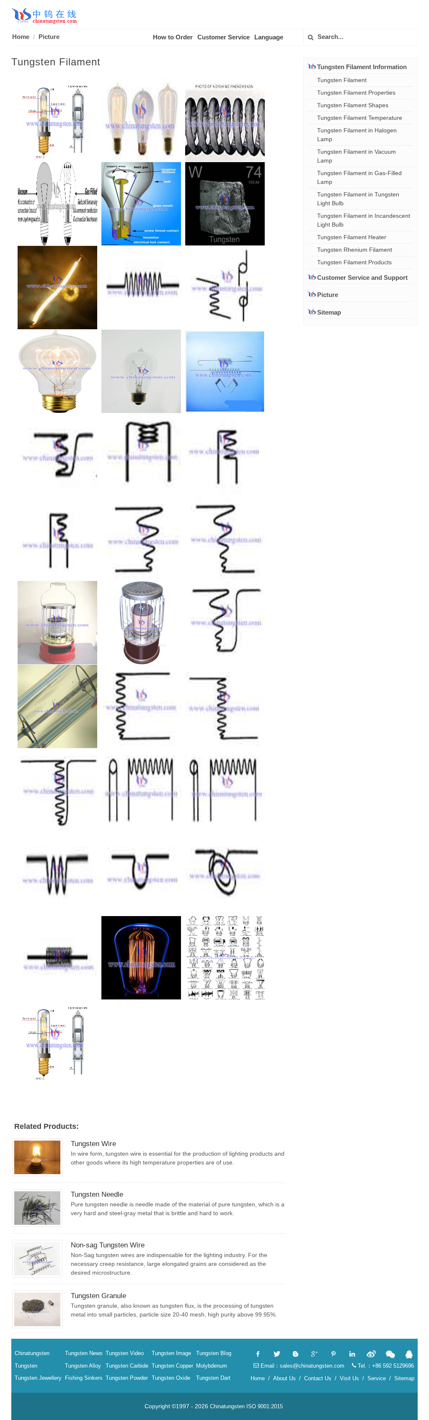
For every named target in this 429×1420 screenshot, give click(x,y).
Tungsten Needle (97, 1194)
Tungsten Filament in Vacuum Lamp (356, 156)
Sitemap (329, 312)
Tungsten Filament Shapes (352, 105)
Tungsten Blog (213, 1353)
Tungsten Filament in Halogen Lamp (357, 134)
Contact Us (317, 1378)
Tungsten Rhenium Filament (354, 249)
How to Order (173, 37)
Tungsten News (84, 1353)
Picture (49, 36)
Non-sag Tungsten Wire (108, 1245)
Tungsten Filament (342, 80)
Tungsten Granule (98, 1296)
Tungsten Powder (127, 1378)
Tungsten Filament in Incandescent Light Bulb (363, 220)
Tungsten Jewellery (38, 1378)
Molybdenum (211, 1366)
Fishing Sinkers (84, 1378)
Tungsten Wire (93, 1144)
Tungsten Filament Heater (351, 237)
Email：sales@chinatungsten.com (301, 1366)
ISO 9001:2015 (264, 1406)
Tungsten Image (171, 1353)
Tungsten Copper (172, 1366)
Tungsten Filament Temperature (359, 117)
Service (376, 1378)
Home (20, 36)
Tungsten (26, 1366)
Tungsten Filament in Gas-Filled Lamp (359, 177)
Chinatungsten (32, 1353)
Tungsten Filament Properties (356, 92)
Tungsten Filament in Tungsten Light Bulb (358, 199)
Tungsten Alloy (83, 1366)
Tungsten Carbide (127, 1366)
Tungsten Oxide (171, 1378)
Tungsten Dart (213, 1378)
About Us (284, 1378)
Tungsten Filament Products (354, 262)
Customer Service (223, 37)
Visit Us (349, 1378)
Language (268, 37)
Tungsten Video (125, 1353)
